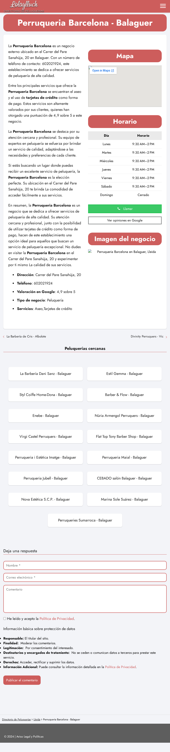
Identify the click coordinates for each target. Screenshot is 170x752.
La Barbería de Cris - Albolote (26, 336)
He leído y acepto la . (40, 618)
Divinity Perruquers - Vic (147, 336)
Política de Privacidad (57, 618)
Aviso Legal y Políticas (30, 736)
